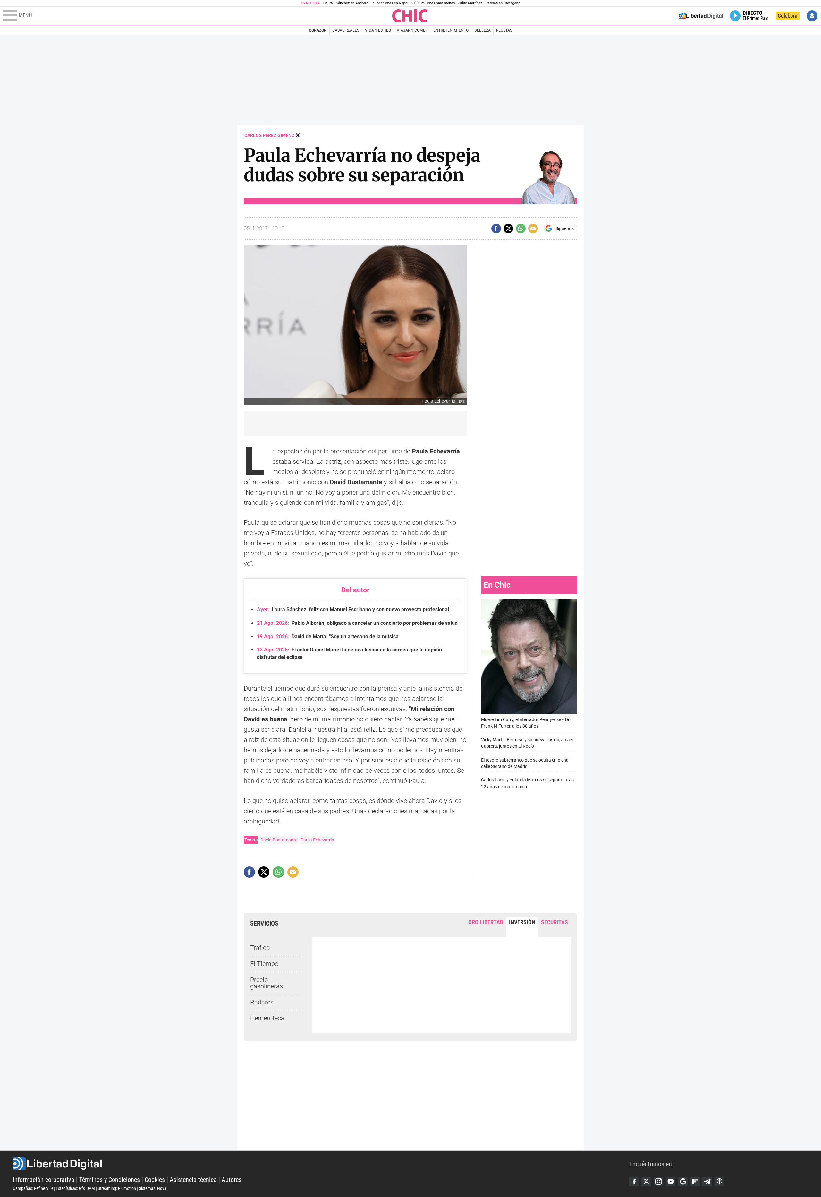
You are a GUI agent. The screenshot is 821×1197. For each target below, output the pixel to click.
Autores (231, 1180)
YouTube (670, 1181)
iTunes (719, 1181)
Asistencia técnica (193, 1180)
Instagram (658, 1181)
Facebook (634, 1181)
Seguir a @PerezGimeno (297, 135)
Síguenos (564, 228)
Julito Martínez (470, 3)
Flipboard (695, 1181)
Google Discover (683, 1181)
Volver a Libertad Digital (701, 15)
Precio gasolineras (266, 983)
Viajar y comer (412, 30)
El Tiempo (264, 964)
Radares (262, 1002)
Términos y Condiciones (109, 1180)
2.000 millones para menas (433, 3)
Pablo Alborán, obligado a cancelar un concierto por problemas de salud (357, 623)
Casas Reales (345, 30)
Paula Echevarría (317, 839)
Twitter (646, 1181)
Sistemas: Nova (152, 1188)
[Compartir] (496, 228)
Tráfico (260, 948)
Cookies (155, 1180)
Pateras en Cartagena (503, 3)
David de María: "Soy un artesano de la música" (328, 636)
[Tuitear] (508, 228)
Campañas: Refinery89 (33, 1188)
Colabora (787, 16)
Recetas (504, 30)
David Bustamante (278, 839)
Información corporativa (43, 1180)
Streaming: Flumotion (117, 1188)
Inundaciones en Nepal (389, 3)
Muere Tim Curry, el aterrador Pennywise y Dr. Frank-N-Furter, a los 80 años (526, 723)
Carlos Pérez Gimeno (269, 135)
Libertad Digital (321, 1163)
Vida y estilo (378, 30)
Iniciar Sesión (812, 15)
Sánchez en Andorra (352, 3)
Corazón (318, 30)
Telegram (707, 1181)
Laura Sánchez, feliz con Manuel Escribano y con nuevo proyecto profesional (353, 610)
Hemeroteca (267, 1018)
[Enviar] (521, 228)
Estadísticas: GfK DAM (75, 1188)
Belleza (482, 30)
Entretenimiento (451, 30)
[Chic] (410, 15)
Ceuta (328, 3)
